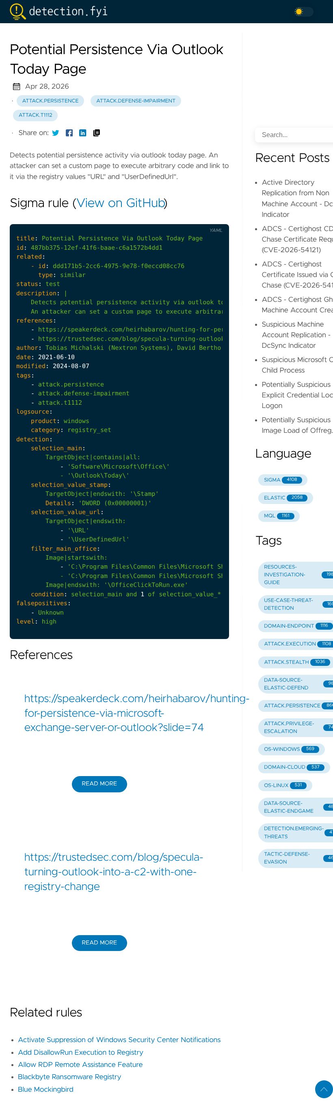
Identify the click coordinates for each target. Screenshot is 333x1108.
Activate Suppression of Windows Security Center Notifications (119, 1040)
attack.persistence (50, 101)
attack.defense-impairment (135, 101)
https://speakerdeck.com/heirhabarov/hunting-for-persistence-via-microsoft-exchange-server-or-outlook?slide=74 (119, 713)
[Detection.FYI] (62, 11)
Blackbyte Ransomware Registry (69, 1077)
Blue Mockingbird (46, 1089)
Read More (99, 784)
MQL (276, 516)
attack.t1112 (35, 115)
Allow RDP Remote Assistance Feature (80, 1065)
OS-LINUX (283, 785)
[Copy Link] (97, 133)
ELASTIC (283, 498)
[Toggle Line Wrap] (212, 217)
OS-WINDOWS (289, 749)
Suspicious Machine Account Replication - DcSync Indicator (296, 335)
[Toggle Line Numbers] (195, 217)
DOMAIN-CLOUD (292, 767)
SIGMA (280, 480)
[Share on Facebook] (69, 133)
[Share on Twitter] (56, 133)
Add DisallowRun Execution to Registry (80, 1052)
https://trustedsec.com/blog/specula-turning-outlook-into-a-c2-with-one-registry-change (113, 872)
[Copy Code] (179, 217)
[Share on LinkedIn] (83, 133)
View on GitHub (119, 204)
